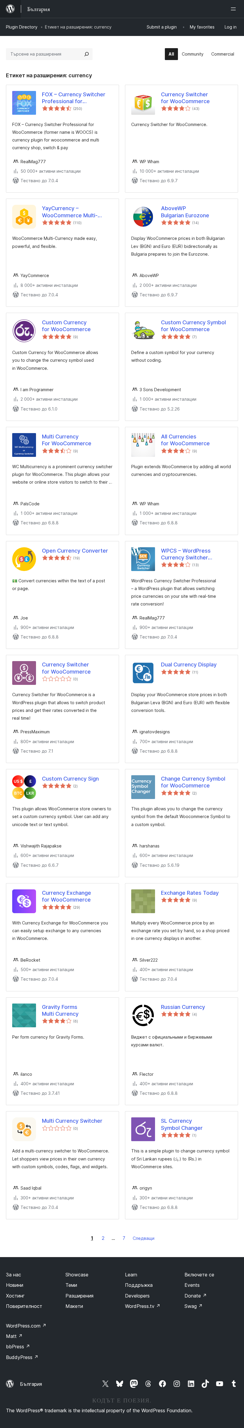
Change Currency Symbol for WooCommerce (193, 782)
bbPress (18, 1347)
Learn (131, 1275)
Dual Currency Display (189, 664)
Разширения (79, 1296)
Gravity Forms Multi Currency (60, 1010)
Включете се (199, 1275)
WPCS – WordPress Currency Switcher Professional (186, 554)
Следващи (143, 1238)
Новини (14, 1285)
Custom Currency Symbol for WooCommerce (193, 325)
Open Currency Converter (75, 551)
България (31, 1384)
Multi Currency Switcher (72, 1121)
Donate (195, 1296)
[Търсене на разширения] (87, 54)
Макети (74, 1306)
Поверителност (24, 1306)
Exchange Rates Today (190, 893)
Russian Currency (183, 1007)
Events (192, 1285)
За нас (13, 1275)
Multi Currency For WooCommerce (66, 439)
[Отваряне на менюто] (234, 9)
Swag (193, 1306)
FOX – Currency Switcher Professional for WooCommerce (73, 98)
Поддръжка (139, 1285)
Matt (14, 1336)
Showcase (76, 1275)
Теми (71, 1285)
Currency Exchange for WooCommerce (66, 896)
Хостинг (15, 1296)
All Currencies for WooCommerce (185, 439)
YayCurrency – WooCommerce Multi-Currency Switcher (70, 212)
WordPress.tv (142, 1306)
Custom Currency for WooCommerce (66, 325)
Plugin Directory (21, 26)
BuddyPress (22, 1357)
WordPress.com (26, 1326)
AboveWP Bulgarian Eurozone (185, 211)
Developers (137, 1296)
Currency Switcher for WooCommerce (185, 97)
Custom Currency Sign (70, 779)
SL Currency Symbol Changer (182, 1124)
